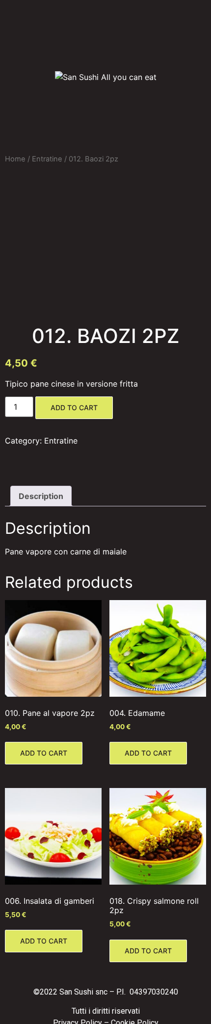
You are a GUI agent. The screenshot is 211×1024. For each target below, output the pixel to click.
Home (15, 159)
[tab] (41, 496)
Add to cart (74, 407)
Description (41, 496)
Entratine (47, 159)
